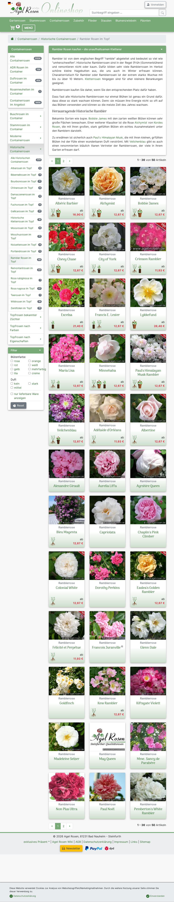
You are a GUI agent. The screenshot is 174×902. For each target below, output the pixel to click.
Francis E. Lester (107, 315)
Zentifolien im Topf (21, 308)
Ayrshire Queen (148, 486)
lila (16, 373)
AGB (78, 841)
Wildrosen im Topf (21, 301)
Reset (20, 405)
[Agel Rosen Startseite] (12, 39)
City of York (107, 259)
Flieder (92, 20)
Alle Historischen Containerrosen (20, 159)
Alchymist (141, 122)
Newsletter (73, 848)
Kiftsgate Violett (148, 703)
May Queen (107, 759)
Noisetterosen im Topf (23, 244)
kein (16, 383)
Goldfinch (66, 703)
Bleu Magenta (66, 532)
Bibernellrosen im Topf (23, 174)
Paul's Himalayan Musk (108, 137)
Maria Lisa (66, 371)
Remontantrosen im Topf (22, 270)
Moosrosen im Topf (22, 228)
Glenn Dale (148, 647)
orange (36, 361)
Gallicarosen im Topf (22, 211)
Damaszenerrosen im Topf (23, 196)
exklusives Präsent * (37, 841)
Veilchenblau (137, 141)
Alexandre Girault (67, 486)
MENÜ (28, 28)
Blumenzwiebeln (126, 20)
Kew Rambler (107, 703)
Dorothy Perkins (107, 588)
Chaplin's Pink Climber (148, 534)
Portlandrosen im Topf (23, 251)
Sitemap (145, 841)
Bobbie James (98, 118)
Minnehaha (107, 371)
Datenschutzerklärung (97, 841)
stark (35, 383)
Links (134, 841)
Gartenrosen (17, 20)
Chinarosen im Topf (22, 187)
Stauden (106, 20)
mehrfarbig (39, 369)
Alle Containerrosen (20, 58)
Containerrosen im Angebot (20, 102)
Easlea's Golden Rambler (148, 590)
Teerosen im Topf (21, 295)
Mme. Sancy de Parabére (148, 761)
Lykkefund (148, 315)
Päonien (145, 20)
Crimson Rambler (148, 259)
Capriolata (107, 532)
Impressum (121, 841)
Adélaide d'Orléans (107, 430)
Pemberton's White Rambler (148, 811)
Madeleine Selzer (66, 759)
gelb (17, 369)
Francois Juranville (106, 647)
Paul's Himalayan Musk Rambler (148, 373)
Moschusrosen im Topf (21, 236)
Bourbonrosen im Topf (23, 181)
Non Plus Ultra (66, 809)
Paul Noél (107, 809)
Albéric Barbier (66, 203)
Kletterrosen (93, 79)
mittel (17, 387)
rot (16, 365)
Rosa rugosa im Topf (22, 288)
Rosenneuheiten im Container (22, 91)
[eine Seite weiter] (69, 161)
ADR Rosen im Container (19, 69)
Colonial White (66, 588)
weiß (35, 365)
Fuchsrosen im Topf (22, 204)
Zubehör (78, 20)
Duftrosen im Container (18, 80)
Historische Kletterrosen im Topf (22, 219)
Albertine (148, 430)
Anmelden (157, 4)
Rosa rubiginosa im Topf (21, 280)
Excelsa (66, 315)
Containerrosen (59, 20)
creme (36, 373)
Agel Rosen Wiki (62, 841)
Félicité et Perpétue (67, 647)
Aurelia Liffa (107, 486)
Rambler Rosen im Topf (21, 259)
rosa (17, 361)
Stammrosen (37, 20)
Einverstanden (156, 896)
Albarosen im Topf (21, 168)
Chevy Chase (66, 259)
